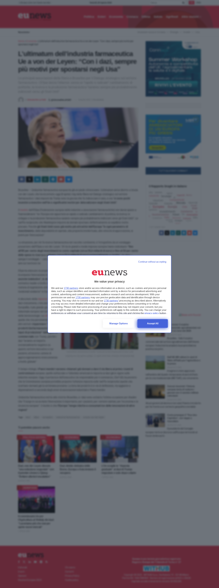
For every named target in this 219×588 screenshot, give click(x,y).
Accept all (152, 323)
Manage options (118, 323)
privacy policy (151, 313)
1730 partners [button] (71, 288)
